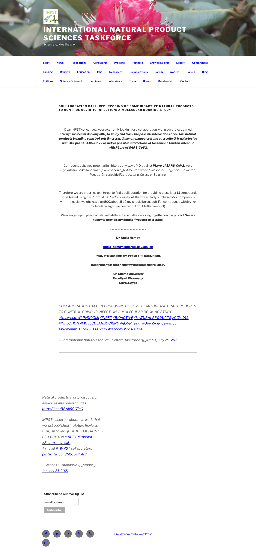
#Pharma (85, 437)
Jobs (99, 71)
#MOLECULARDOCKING (99, 323)
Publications (78, 62)
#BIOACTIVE (123, 318)
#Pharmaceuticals (56, 443)
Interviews (115, 81)
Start (46, 62)
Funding (48, 71)
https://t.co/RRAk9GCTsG (62, 409)
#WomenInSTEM (72, 329)
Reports (65, 71)
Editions (48, 81)
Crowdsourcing (159, 62)
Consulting (100, 62)
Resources (115, 71)
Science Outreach (71, 81)
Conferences (200, 62)
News (60, 62)
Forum (159, 71)
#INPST (106, 318)
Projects (119, 62)
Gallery (180, 62)
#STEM (92, 329)
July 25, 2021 (168, 340)
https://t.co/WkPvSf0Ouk (79, 318)
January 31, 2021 (55, 471)
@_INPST (62, 448)
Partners (137, 62)
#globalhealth (130, 323)
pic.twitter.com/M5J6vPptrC (64, 454)
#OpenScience (153, 323)
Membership (165, 81)
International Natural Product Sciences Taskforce (115, 33)
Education (83, 71)
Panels (190, 71)
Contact (185, 81)
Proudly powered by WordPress (133, 533)
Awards (174, 71)
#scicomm (174, 323)
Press (132, 81)
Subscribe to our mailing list (64, 494)
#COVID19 (180, 318)
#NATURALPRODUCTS (152, 318)
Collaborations (138, 71)
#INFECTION (69, 323)
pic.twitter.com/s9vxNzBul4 (121, 329)
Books (146, 81)
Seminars (95, 81)
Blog (205, 71)
